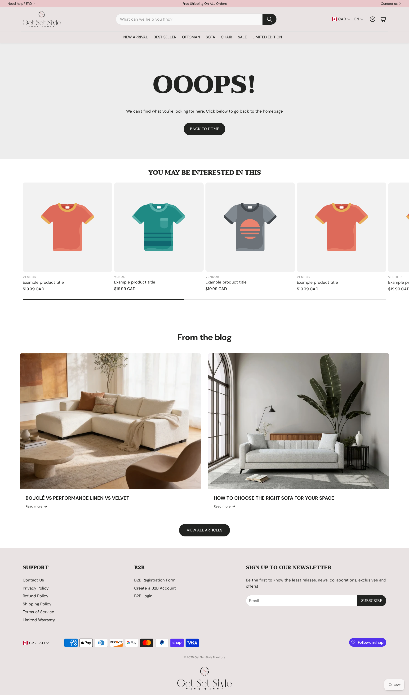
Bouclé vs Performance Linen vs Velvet (77, 498)
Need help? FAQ (20, 3)
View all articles (204, 530)
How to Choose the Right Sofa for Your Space (274, 498)
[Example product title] (67, 227)
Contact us (389, 3)
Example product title (43, 282)
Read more (34, 506)
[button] (196, 19)
